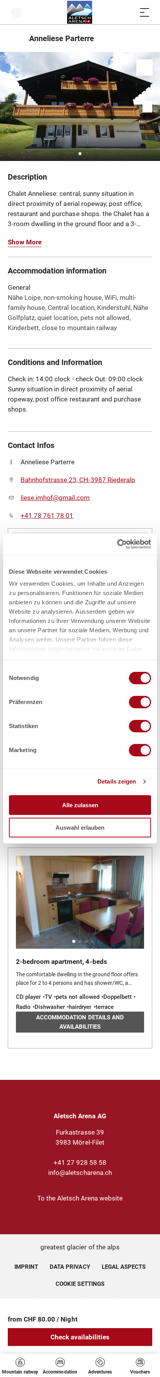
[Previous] (14, 38)
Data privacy (70, 1266)
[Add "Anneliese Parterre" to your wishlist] (144, 67)
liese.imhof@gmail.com (55, 498)
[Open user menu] (16, 12)
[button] (80, 153)
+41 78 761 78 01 (47, 515)
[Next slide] (152, 106)
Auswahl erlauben (80, 827)
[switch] (140, 702)
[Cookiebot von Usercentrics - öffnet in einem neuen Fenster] (117, 544)
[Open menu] (144, 12)
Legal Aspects (124, 1266)
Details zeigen (116, 781)
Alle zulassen (80, 805)
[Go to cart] (129, 12)
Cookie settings (80, 1282)
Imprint (26, 1266)
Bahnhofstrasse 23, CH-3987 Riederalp (78, 480)
